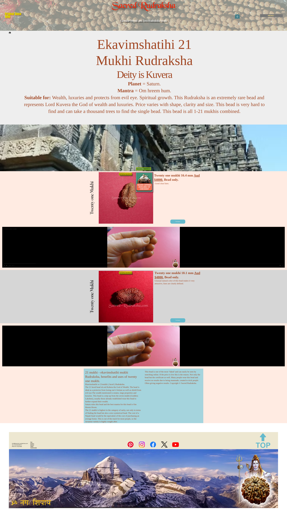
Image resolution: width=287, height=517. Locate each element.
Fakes (31, 446)
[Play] (4, 364)
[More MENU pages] (274, 15)
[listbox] (143, 168)
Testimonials (33, 447)
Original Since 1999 (13, 15)
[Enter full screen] (283, 266)
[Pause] (4, 266)
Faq (31, 442)
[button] (237, 15)
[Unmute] (7, 266)
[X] (164, 444)
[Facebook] (153, 444)
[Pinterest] (130, 444)
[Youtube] (175, 444)
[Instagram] (142, 444)
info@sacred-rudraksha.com (20, 443)
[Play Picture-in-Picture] (280, 266)
